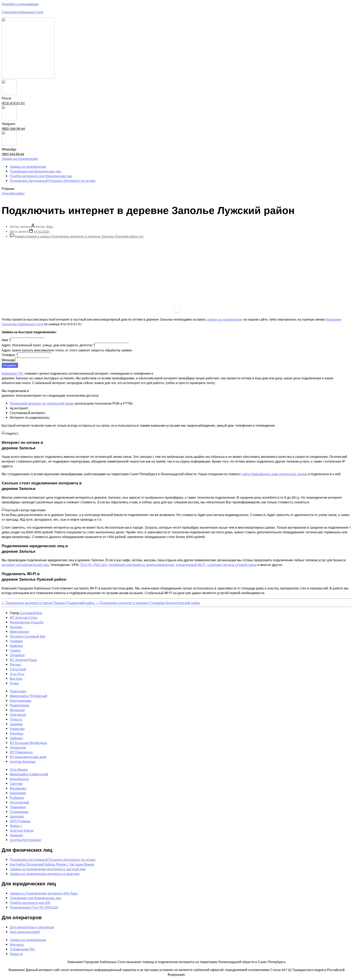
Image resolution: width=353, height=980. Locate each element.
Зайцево (16, 738)
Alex (49, 226)
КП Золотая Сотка (23, 617)
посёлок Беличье (23, 761)
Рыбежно (17, 797)
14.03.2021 (42, 231)
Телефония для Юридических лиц (35, 171)
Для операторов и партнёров (32, 927)
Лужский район (13, 193)
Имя (6, 340)
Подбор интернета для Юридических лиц (41, 176)
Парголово (18, 691)
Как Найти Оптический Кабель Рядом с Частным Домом (52, 864)
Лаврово (16, 835)
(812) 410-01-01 (13, 103)
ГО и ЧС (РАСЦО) (93, 564)
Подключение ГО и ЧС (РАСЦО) (34, 907)
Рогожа (15, 664)
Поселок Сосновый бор (27, 636)
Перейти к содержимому (20, 4)
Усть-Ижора (19, 769)
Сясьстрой (18, 669)
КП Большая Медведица (28, 742)
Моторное (17, 710)
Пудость (16, 719)
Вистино (16, 678)
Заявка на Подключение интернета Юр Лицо (44, 893)
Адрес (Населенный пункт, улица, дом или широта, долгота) (48, 345)
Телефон (9, 354)
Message (8, 360)
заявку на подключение (224, 319)
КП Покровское (21, 752)
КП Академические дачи (28, 756)
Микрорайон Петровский (28, 695)
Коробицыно (19, 778)
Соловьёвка (19, 811)
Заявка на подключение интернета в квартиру (45, 873)
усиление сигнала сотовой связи (232, 564)
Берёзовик (18, 793)
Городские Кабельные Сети (22, 12)
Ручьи (14, 683)
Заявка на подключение (28, 166)
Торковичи (18, 807)
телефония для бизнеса (126, 564)
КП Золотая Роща (23, 659)
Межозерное (19, 631)
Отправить (9, 365)
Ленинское (18, 747)
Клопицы (16, 733)
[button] (20, 158)
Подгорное (18, 714)
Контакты (17, 944)
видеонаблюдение (160, 564)
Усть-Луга (17, 673)
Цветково (17, 816)
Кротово (16, 627)
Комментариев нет (79, 236)
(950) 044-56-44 (13, 128)
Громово (16, 641)
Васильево (18, 788)
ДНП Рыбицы (20, 821)
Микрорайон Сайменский (29, 774)
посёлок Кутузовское (25, 839)
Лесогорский (19, 802)
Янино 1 (16, 825)
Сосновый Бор (31, 612)
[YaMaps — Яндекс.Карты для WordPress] (176, 309)
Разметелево (19, 705)
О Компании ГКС (22, 949)
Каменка (16, 645)
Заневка (16, 724)
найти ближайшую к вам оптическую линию (274, 474)
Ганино (15, 650)
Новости (16, 953)
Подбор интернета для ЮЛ (30, 902)
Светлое (16, 783)
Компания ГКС (13, 373)
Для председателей (25, 931)
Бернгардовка (20, 700)
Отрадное (17, 655)
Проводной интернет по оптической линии (42, 403)
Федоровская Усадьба (26, 622)
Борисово (17, 728)
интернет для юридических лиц (25, 564)
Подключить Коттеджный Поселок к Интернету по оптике (53, 180)
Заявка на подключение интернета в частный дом (47, 869)
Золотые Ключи (22, 830)
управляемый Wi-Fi (191, 564)
